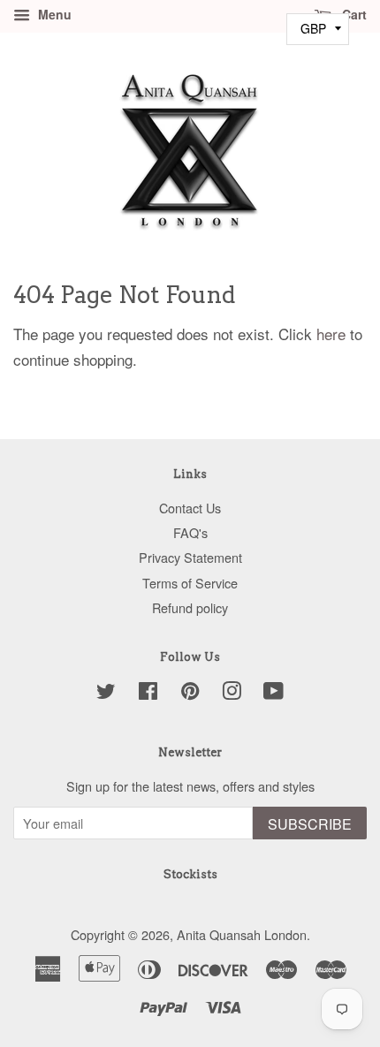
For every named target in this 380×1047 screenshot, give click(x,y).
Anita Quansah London (242, 934)
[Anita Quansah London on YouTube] (273, 693)
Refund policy (190, 607)
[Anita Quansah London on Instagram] (231, 693)
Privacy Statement (190, 557)
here (331, 333)
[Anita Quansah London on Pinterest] (190, 693)
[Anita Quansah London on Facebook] (148, 693)
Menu (53, 14)
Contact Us (190, 507)
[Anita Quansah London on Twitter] (106, 693)
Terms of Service (190, 582)
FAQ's (190, 532)
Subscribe (310, 824)
